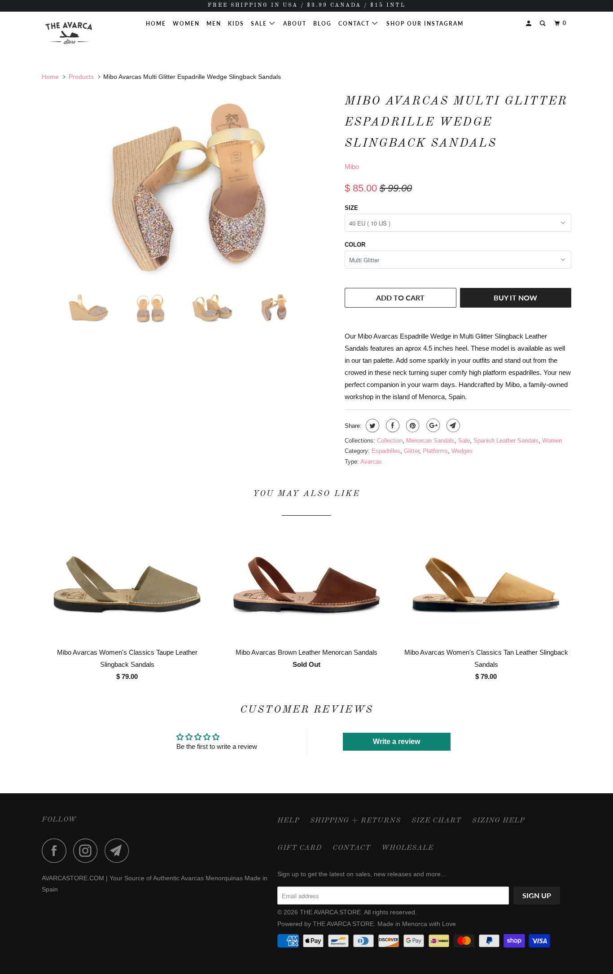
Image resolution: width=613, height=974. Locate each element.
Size (351, 207)
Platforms (435, 451)
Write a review (396, 741)
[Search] (543, 23)
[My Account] (529, 23)
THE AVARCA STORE (330, 912)
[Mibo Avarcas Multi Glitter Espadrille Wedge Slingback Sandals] (189, 187)
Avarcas (371, 461)
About (294, 23)
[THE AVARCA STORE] (88, 32)
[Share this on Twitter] (371, 425)
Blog (322, 23)
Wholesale (407, 848)
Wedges (462, 451)
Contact (355, 23)
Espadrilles (386, 451)
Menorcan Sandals (430, 440)
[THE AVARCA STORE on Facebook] (56, 850)
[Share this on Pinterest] (412, 425)
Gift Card (299, 848)
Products (81, 76)
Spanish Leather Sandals (506, 440)
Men (213, 23)
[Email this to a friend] (452, 425)
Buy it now (515, 297)
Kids (236, 23)
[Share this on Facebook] (391, 425)
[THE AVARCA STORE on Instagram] (88, 850)
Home (156, 23)
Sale (260, 23)
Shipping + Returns (355, 820)
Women (186, 23)
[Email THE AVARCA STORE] (119, 850)
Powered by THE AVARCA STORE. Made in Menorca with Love (366, 923)
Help (288, 820)
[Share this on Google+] (432, 425)
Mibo (352, 166)
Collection (390, 440)
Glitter (411, 451)
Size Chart (436, 820)
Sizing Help (498, 820)
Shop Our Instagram (425, 23)
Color (355, 244)
